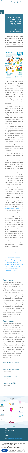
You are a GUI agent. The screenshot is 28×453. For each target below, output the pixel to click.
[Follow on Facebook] (11, 2)
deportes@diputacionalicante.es (13, 208)
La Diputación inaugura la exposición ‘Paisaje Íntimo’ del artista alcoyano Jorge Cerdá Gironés (13, 284)
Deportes (9, 31)
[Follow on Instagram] (17, 2)
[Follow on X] (14, 2)
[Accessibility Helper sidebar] (2, 12)
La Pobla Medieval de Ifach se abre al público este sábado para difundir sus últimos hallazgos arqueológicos (12, 312)
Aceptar (4, 450)
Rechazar (12, 450)
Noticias (15, 31)
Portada (19, 31)
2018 (20, 29)
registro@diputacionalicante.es (15, 438)
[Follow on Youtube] (20, 2)
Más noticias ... (19, 253)
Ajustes (19, 450)
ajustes (19, 447)
